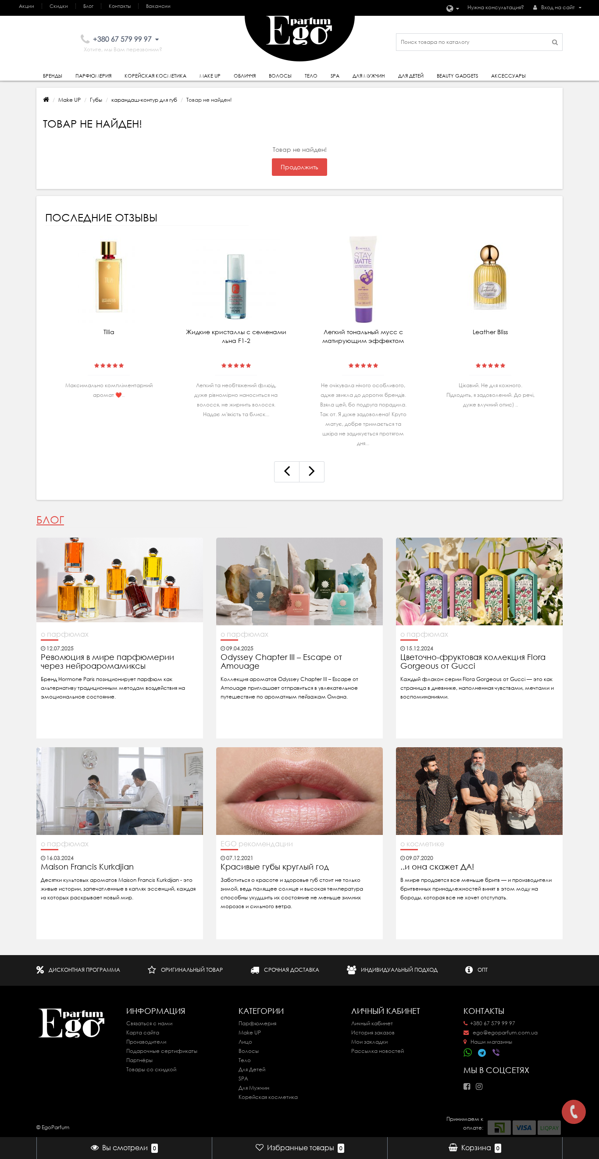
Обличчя (245, 75)
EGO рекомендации (257, 844)
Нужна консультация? (495, 7)
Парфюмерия (93, 75)
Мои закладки (369, 1041)
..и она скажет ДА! (437, 867)
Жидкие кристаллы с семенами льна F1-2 (236, 336)
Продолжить (299, 167)
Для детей (411, 75)
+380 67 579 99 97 (492, 1023)
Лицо (245, 1041)
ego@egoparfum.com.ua (504, 1032)
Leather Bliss (490, 332)
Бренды (52, 75)
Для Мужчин (369, 75)
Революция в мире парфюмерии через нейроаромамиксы (107, 661)
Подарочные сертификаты (161, 1051)
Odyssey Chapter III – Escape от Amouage (281, 661)
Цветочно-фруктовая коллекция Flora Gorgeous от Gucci (473, 661)
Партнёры (139, 1060)
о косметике (422, 844)
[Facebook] (469, 1084)
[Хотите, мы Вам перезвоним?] (573, 1111)
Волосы (280, 75)
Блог (88, 6)
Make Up (210, 75)
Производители (146, 1041)
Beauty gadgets (457, 75)
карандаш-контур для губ (144, 99)
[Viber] (496, 1053)
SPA (335, 75)
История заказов (373, 1032)
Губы (96, 99)
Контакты (120, 6)
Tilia (108, 332)
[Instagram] (481, 1084)
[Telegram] (482, 1053)
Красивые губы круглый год (275, 867)
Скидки (59, 6)
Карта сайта (142, 1032)
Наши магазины (490, 1041)
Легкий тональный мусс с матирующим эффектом (363, 336)
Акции (26, 6)
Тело (311, 75)
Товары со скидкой (151, 1069)
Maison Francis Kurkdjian (87, 867)
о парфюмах (65, 634)
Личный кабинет (372, 1023)
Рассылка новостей (377, 1051)
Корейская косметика (155, 75)
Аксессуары (508, 75)
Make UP (69, 99)
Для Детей (252, 1069)
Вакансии (158, 6)
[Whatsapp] (468, 1051)
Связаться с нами (149, 1023)
